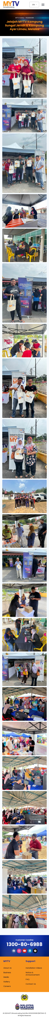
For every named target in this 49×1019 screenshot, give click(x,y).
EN (33, 4)
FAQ (27, 979)
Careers (7, 986)
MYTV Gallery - (24, 18)
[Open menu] (43, 4)
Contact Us (31, 984)
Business (7, 972)
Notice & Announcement (33, 973)
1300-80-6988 (24, 944)
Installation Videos (34, 968)
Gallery (6, 981)
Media (6, 977)
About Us (7, 968)
